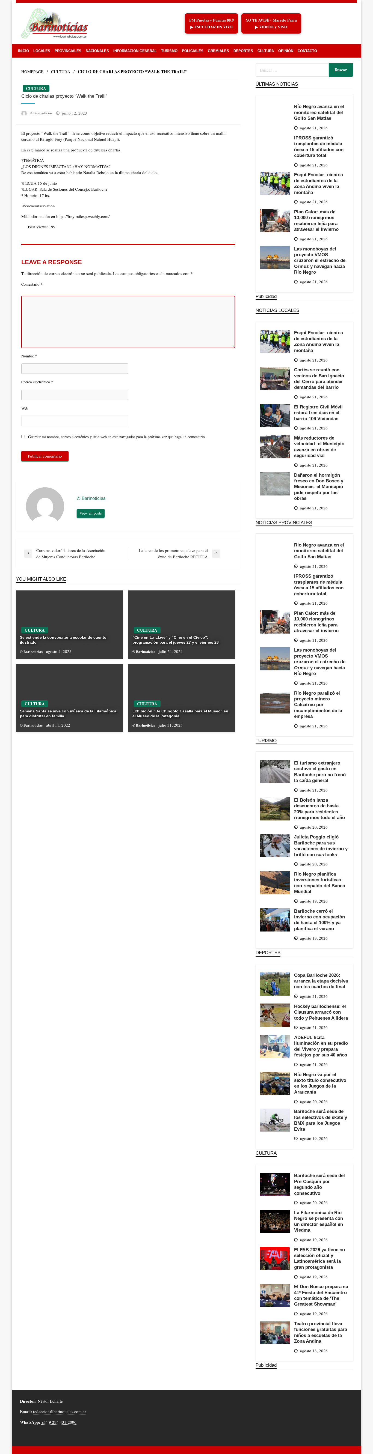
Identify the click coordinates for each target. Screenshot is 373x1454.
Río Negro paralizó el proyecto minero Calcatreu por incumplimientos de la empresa (318, 705)
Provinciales (68, 51)
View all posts (90, 513)
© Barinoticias (41, 112)
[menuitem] (23, 51)
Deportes (243, 51)
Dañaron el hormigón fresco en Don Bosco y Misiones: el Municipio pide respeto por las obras (318, 487)
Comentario (32, 284)
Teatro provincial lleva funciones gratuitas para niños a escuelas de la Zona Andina (320, 1332)
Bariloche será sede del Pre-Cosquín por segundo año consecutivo (319, 1184)
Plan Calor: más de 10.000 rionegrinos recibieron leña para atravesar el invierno (316, 220)
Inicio (23, 51)
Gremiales (218, 51)
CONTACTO (307, 51)
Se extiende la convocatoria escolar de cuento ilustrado (63, 639)
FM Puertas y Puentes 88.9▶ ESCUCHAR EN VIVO (211, 23)
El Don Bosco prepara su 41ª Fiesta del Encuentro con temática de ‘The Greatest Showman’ (321, 1295)
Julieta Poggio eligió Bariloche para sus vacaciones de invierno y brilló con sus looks (321, 845)
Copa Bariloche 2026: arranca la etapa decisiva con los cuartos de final (321, 981)
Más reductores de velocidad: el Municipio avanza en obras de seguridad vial (319, 446)
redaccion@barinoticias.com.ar (59, 1411)
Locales (41, 51)
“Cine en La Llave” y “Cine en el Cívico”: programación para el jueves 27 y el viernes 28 (175, 639)
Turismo (169, 51)
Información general (135, 51)
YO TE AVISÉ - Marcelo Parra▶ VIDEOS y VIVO (271, 23)
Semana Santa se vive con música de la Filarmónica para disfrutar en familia (68, 713)
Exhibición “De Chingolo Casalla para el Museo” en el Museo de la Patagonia (180, 713)
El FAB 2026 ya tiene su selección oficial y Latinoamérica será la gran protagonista (319, 1258)
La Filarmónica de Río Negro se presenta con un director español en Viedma (318, 1221)
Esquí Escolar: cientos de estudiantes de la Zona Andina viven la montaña (318, 183)
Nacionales (97, 51)
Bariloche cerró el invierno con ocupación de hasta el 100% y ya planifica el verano (319, 920)
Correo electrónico (37, 381)
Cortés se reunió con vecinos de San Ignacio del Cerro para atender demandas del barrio (319, 378)
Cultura (265, 51)
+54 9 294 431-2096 (58, 1422)
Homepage (32, 71)
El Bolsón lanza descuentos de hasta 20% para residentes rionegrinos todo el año (319, 809)
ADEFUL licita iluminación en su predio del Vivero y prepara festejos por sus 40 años (321, 1046)
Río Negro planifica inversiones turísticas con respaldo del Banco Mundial (319, 882)
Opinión (285, 51)
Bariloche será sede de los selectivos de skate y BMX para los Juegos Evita (320, 1120)
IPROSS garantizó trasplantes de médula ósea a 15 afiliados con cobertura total (319, 146)
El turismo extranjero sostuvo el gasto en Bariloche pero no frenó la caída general (320, 771)
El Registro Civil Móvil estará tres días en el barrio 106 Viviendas (318, 412)
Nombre (29, 356)
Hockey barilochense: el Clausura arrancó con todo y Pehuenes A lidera (321, 1012)
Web (24, 408)
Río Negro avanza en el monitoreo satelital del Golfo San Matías (319, 112)
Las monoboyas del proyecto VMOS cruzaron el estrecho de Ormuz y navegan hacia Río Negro (319, 260)
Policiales (192, 51)
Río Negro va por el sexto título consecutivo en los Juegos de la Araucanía (320, 1083)
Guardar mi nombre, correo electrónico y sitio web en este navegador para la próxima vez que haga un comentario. (117, 436)
